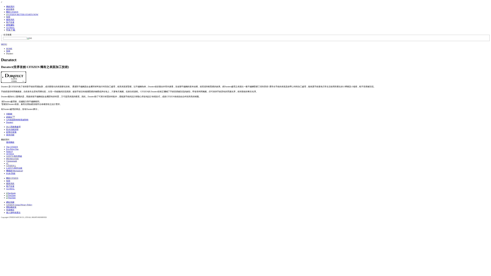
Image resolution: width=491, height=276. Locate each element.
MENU (4, 44)
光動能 (9, 114)
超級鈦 (10, 117)
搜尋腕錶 (10, 142)
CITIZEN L (11, 166)
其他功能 (10, 135)
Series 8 (9, 151)
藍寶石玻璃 (11, 132)
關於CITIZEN (12, 178)
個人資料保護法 (13, 212)
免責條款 (10, 210)
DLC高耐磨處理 (13, 127)
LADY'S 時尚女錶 (14, 168)
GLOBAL (10, 27)
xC (7, 163)
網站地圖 (10, 202)
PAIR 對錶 (10, 173)
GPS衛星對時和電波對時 (17, 120)
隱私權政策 (11, 207)
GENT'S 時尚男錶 (14, 156)
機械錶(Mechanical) (14, 171)
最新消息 (10, 183)
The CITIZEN (12, 147)
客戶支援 (10, 186)
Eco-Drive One (12, 149)
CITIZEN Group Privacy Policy (19, 205)
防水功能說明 (12, 129)
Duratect (9, 122)
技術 (8, 181)
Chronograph (11, 161)
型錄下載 (10, 30)
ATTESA (10, 154)
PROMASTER (12, 159)
